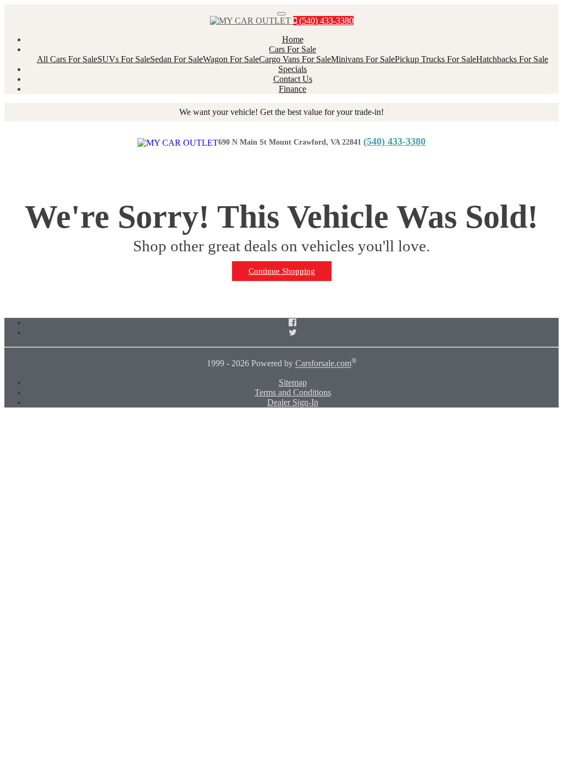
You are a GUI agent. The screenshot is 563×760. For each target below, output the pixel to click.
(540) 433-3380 (325, 20)
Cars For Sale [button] (292, 49)
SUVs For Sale (123, 59)
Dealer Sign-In (292, 402)
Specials (292, 69)
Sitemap (293, 382)
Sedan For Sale (176, 59)
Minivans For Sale (363, 59)
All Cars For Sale (67, 59)
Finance (292, 88)
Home (292, 39)
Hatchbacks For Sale (512, 59)
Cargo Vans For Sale (295, 59)
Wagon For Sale (231, 59)
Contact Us (292, 79)
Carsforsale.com (323, 363)
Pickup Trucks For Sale (435, 59)
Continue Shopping (282, 271)
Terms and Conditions (293, 392)
